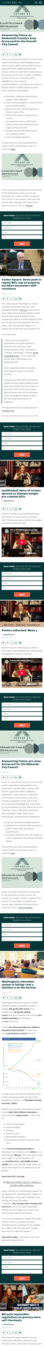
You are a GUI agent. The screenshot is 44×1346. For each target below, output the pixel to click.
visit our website (25, 907)
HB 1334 (23, 310)
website (29, 205)
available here (8, 411)
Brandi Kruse (9, 501)
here (13, 853)
